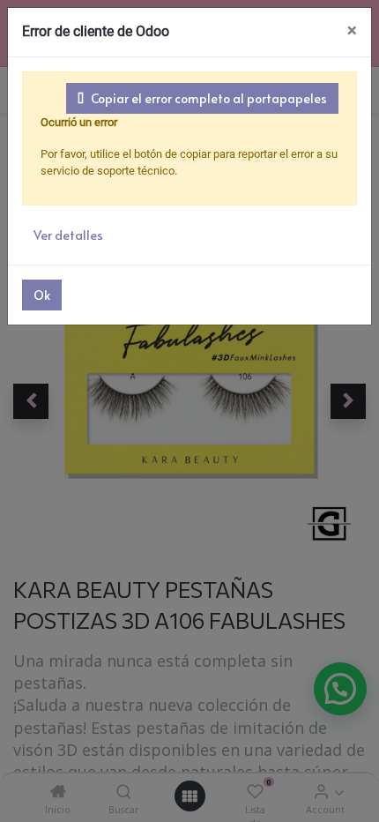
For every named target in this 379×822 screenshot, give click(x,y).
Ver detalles (68, 235)
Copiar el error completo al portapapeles (209, 98)
